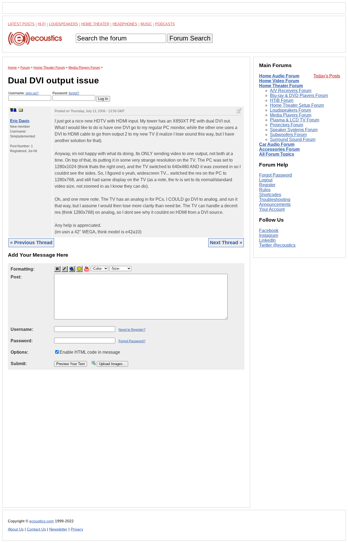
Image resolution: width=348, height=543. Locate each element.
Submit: (19, 363)
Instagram (268, 235)
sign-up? (32, 93)
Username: (23, 93)
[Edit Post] (239, 111)
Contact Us (36, 529)
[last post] (15, 110)
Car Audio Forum (276, 144)
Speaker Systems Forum (294, 129)
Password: (65, 93)
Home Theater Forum (281, 85)
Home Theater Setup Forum (297, 105)
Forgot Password (275, 175)
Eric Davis (19, 120)
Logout (265, 180)
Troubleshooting (274, 199)
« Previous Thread (31, 242)
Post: (16, 277)
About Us (16, 529)
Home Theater (95, 24)
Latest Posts (21, 24)
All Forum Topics (276, 154)
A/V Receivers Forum (290, 90)
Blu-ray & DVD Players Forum (299, 95)
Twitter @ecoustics (277, 245)
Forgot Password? (132, 341)
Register (267, 185)
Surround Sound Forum (292, 139)
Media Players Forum (290, 115)
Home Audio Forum (279, 76)
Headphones (125, 24)
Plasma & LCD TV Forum (294, 120)
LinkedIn (267, 240)
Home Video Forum (279, 81)
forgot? (74, 93)
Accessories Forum (279, 149)
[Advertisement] (126, 443)
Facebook (268, 230)
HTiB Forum (281, 100)
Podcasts (165, 24)
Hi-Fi (42, 24)
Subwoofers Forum (288, 134)
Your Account (272, 209)
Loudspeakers (63, 24)
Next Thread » (226, 242)
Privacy (77, 529)
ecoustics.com (41, 521)
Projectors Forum (286, 125)
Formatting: (23, 269)
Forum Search (189, 38)
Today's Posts (326, 76)
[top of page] (11, 110)
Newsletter (58, 529)
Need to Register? (132, 330)
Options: (19, 352)
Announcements (275, 204)
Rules (265, 189)
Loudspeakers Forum (290, 110)
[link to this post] (21, 110)
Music (146, 24)
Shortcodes (270, 194)
